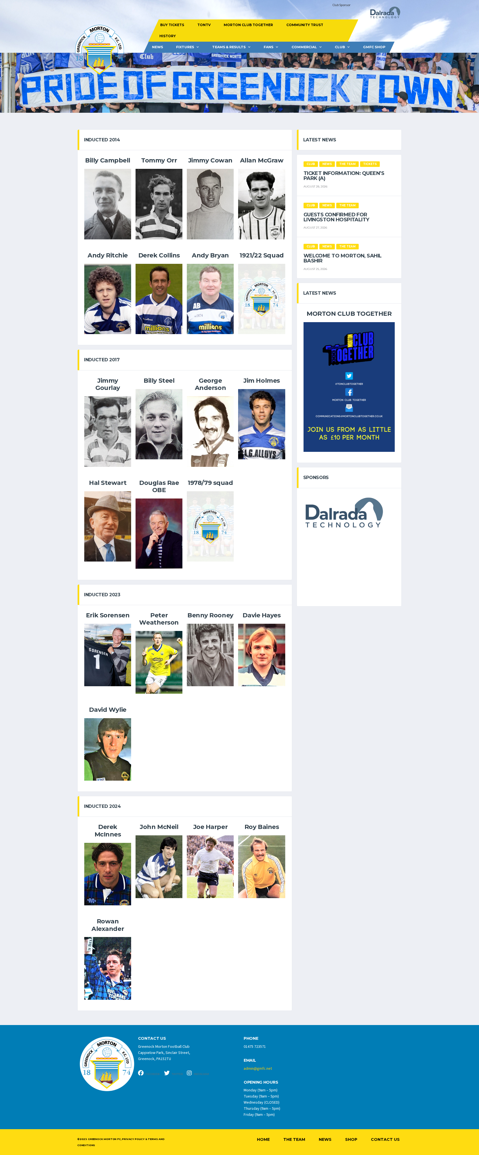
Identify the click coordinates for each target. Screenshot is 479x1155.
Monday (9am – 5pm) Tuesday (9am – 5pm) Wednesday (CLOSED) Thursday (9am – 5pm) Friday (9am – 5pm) (262, 1103)
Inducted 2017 (102, 359)
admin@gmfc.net (258, 1068)
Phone (251, 1038)
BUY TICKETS (172, 25)
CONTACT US (152, 1038)
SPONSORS (316, 477)
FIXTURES (185, 47)
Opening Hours (261, 1082)
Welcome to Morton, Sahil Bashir (343, 258)
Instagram (201, 1074)
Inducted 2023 (102, 594)
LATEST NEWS (319, 139)
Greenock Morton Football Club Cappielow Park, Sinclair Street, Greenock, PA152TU (164, 1053)
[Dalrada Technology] (383, 14)
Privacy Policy (133, 1139)
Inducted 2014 (102, 139)
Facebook (152, 1074)
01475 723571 (255, 1046)
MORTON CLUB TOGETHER (248, 25)
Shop (351, 1139)
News (157, 47)
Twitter (177, 1074)
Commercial (304, 47)
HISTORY (167, 36)
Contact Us (385, 1139)
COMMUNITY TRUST (304, 25)
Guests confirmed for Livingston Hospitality (336, 217)
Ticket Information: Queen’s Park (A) (344, 175)
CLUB (340, 47)
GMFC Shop (374, 47)
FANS (268, 47)
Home (263, 1139)
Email (250, 1060)
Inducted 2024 (102, 806)
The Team (294, 1139)
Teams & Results (229, 47)
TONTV (203, 25)
